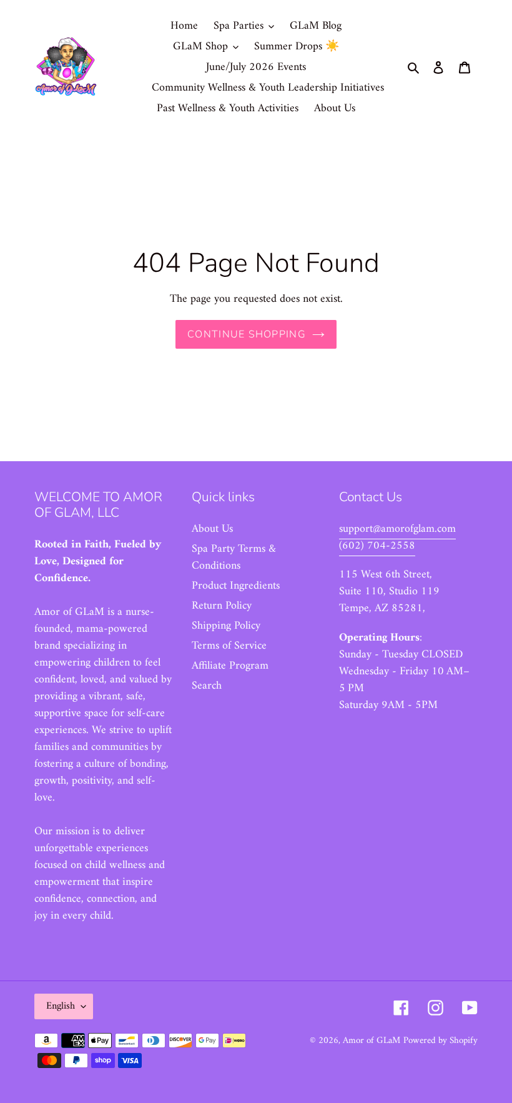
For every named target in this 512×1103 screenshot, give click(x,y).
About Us (212, 529)
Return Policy (222, 606)
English (60, 1006)
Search (207, 686)
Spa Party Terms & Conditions (234, 557)
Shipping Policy (226, 626)
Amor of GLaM (371, 1040)
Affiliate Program (230, 666)
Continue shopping (246, 334)
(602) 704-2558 (377, 546)
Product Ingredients (236, 586)
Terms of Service (229, 646)
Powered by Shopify (440, 1040)
